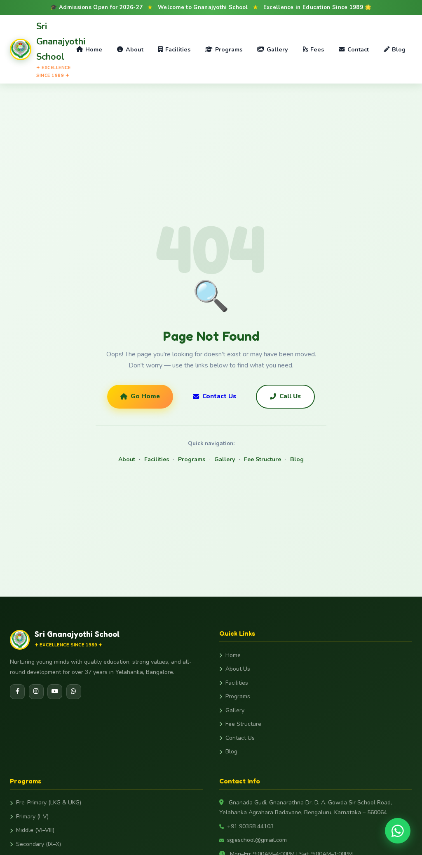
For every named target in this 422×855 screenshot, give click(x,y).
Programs (228, 49)
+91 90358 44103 (250, 826)
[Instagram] (36, 691)
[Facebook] (17, 691)
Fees (317, 49)
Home (93, 49)
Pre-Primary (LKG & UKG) (48, 802)
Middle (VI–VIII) (35, 830)
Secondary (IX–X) (38, 844)
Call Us (290, 396)
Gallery (277, 49)
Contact (358, 49)
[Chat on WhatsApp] (397, 830)
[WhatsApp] (73, 691)
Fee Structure (262, 459)
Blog (399, 49)
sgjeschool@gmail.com (257, 840)
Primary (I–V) (32, 816)
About (134, 49)
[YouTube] (54, 691)
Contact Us (219, 396)
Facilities (177, 49)
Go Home (145, 396)
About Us (237, 669)
